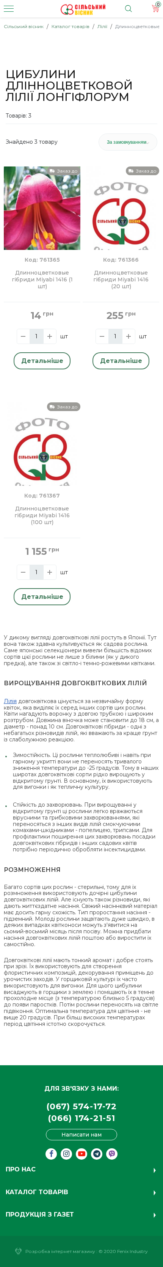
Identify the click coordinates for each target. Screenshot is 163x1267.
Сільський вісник (24, 26)
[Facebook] (51, 1154)
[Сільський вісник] (83, 9)
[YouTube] (81, 1154)
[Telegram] (96, 1154)
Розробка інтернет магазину (60, 1251)
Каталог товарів (70, 26)
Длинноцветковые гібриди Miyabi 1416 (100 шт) (42, 516)
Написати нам (81, 1134)
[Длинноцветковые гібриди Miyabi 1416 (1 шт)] (42, 217)
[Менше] (23, 336)
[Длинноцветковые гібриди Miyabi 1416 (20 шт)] (121, 213)
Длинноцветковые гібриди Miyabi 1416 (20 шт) (121, 280)
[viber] (112, 1154)
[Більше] (49, 336)
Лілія (10, 701)
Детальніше (42, 360)
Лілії (102, 26)
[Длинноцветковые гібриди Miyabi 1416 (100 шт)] (42, 449)
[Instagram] (66, 1154)
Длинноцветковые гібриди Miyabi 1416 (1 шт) (42, 280)
